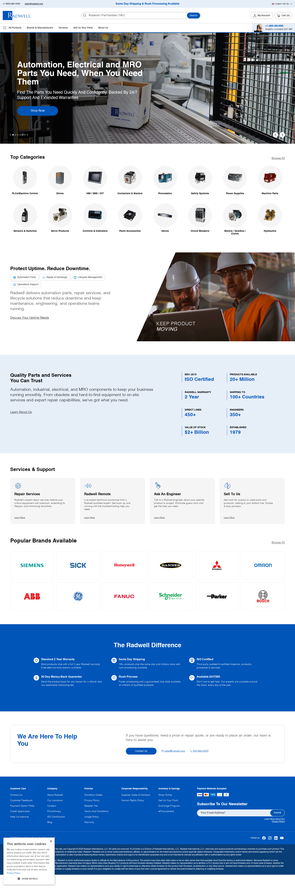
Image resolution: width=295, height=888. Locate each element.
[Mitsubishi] (217, 565)
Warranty (89, 822)
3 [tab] (15, 134)
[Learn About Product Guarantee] (70, 681)
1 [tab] (10, 134)
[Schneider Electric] (170, 596)
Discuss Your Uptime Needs (29, 317)
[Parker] (217, 596)
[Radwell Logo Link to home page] (17, 15)
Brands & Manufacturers (40, 28)
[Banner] (170, 565)
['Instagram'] (270, 838)
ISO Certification (56, 817)
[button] (213, 296)
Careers (51, 806)
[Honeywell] (124, 565)
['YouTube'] (282, 838)
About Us (103, 28)
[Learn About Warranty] (70, 664)
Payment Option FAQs (22, 806)
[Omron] (263, 565)
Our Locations (55, 800)
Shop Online (165, 795)
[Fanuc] (124, 596)
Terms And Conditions (96, 811)
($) (282, 4)
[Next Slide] (282, 135)
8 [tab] (27, 134)
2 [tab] (13, 134)
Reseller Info (91, 806)
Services (63, 28)
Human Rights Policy (132, 800)
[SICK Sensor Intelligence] (78, 565)
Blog (49, 822)
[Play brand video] (213, 288)
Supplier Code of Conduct (135, 795)
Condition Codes (93, 795)
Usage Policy (91, 817)
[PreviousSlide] (275, 135)
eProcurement (166, 811)
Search (193, 15)
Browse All (278, 158)
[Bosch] (263, 596)
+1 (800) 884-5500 (11, 4)
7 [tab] (25, 134)
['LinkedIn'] (276, 838)
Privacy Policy (278, 822)
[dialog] (29, 861)
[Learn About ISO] (225, 664)
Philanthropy (54, 811)
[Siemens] (32, 565)
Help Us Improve (19, 817)
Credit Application (20, 811)
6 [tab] (22, 134)
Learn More (42, 106)
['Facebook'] (264, 838)
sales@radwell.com (34, 4)
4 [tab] (17, 134)
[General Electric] (78, 596)
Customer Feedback (21, 800)
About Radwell (55, 795)
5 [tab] (20, 134)
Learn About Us (21, 412)
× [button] (51, 841)
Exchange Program (169, 806)
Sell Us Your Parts (83, 28)
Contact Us (141, 751)
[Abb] (32, 596)
